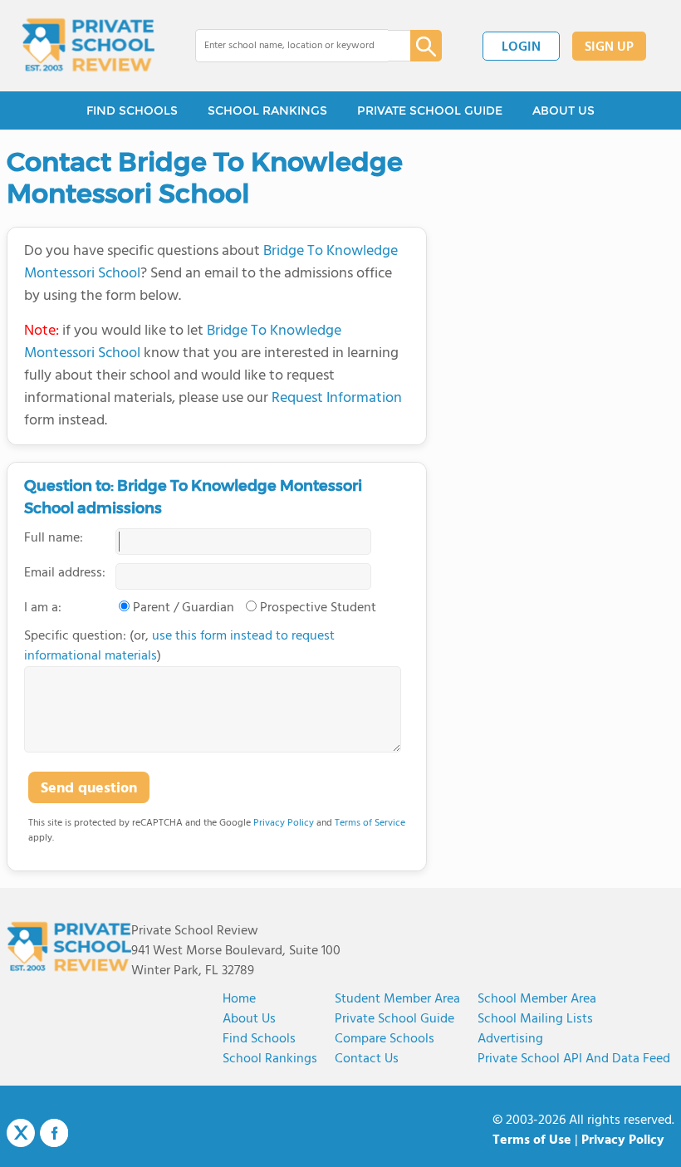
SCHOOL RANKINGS (267, 110)
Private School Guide (394, 1019)
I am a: (42, 608)
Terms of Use (531, 1140)
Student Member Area (397, 999)
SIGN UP (609, 47)
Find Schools (259, 1039)
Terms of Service (370, 823)
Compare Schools (384, 1039)
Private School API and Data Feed (574, 1059)
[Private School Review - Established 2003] (88, 45)
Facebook (54, 1133)
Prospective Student (318, 608)
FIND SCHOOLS (132, 110)
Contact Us (367, 1059)
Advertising (510, 1039)
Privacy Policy (283, 823)
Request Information (337, 398)
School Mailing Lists (535, 1019)
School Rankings (270, 1059)
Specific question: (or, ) (179, 646)
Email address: (64, 573)
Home (239, 999)
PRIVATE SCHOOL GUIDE (429, 110)
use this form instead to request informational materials (179, 646)
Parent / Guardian (183, 608)
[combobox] (291, 45)
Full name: (53, 538)
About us (249, 1019)
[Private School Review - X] (21, 1134)
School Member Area (537, 999)
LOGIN (521, 47)
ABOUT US (563, 110)
